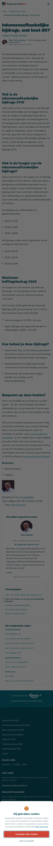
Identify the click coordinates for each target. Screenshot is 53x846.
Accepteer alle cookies (26, 834)
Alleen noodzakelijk (26, 841)
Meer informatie (41, 827)
